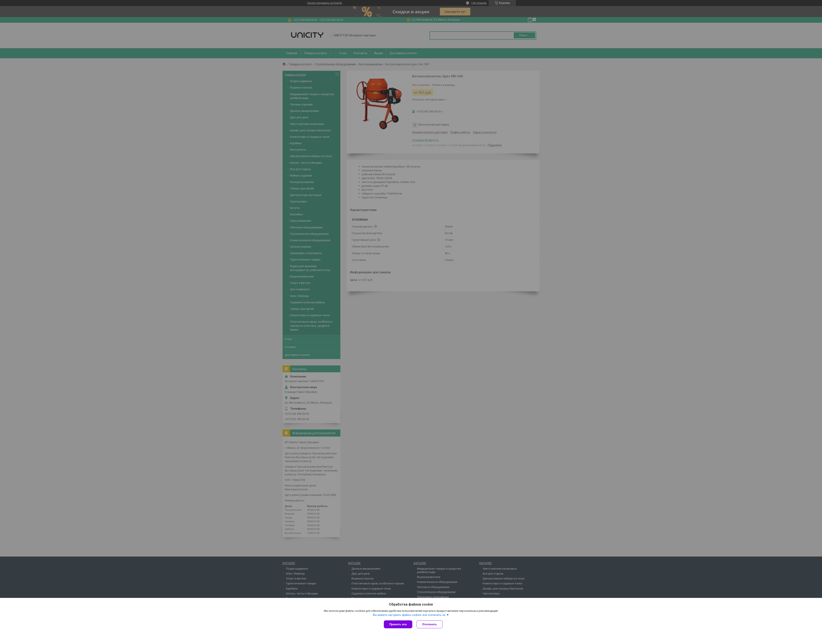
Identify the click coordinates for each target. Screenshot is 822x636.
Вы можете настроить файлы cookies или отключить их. (409, 615)
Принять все (398, 624)
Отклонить (429, 624)
